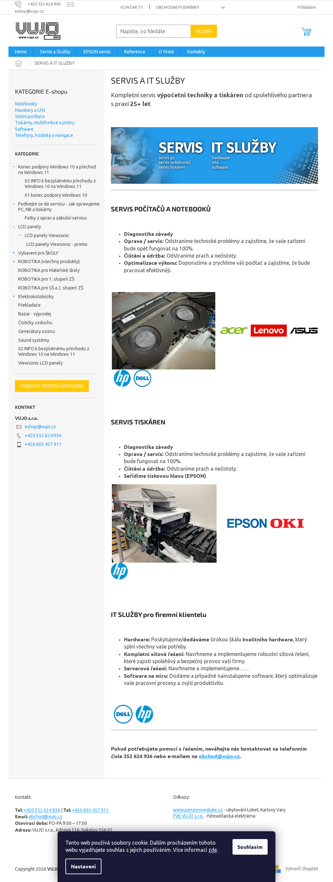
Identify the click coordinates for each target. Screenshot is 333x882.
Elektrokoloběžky (36, 296)
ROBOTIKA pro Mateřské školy (49, 270)
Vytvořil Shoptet (301, 868)
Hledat (204, 31)
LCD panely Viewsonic (47, 235)
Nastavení (83, 866)
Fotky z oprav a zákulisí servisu (56, 217)
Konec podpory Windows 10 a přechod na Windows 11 (57, 169)
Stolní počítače (30, 116)
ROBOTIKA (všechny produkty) (49, 261)
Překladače (29, 305)
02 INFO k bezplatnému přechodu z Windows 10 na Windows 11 (60, 183)
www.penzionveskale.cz (198, 809)
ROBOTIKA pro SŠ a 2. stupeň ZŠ (50, 287)
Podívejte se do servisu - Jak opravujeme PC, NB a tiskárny (59, 206)
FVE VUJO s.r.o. (188, 816)
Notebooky (26, 103)
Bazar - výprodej (34, 313)
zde (212, 850)
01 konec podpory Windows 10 (56, 195)
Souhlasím (250, 846)
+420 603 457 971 (43, 444)
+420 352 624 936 (43, 435)
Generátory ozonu (36, 331)
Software (24, 129)
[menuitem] (20, 52)
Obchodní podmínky (177, 7)
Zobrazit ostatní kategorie (52, 386)
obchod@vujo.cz (219, 756)
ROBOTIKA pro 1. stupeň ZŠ (46, 279)
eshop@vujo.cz (40, 426)
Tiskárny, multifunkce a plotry (44, 122)
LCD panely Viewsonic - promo (56, 244)
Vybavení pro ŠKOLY (38, 253)
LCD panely (29, 226)
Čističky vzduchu (35, 322)
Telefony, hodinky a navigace (44, 135)
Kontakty (132, 7)
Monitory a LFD (30, 110)
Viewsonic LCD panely (40, 363)
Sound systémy (33, 340)
